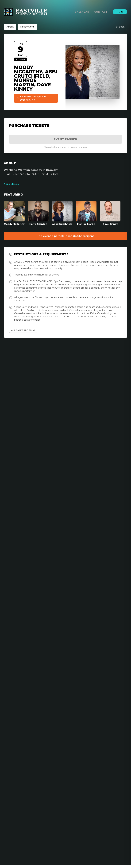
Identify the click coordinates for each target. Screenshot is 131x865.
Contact (101, 11)
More (120, 12)
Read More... (11, 184)
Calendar (82, 11)
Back (121, 26)
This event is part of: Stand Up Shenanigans (65, 236)
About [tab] (10, 26)
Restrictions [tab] (27, 26)
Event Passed (65, 139)
